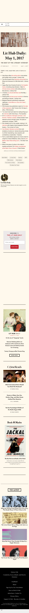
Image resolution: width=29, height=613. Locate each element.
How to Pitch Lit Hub (14, 590)
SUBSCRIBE (14, 246)
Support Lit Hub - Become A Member (14, 599)
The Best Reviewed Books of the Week (15, 458)
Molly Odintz (15, 412)
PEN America (10, 160)
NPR (26, 157)
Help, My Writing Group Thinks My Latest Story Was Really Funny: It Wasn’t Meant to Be (14, 509)
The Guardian (21, 162)
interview (6, 114)
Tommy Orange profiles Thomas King (14, 351)
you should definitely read (14, 93)
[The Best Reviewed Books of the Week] (15, 441)
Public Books (19, 160)
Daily (14, 333)
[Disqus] (14, 207)
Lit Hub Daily (5, 66)
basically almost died (20, 79)
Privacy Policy (14, 596)
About (14, 584)
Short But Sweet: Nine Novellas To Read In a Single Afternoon (14, 542)
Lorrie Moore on (16, 102)
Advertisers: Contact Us (14, 593)
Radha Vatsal (15, 389)
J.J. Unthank (15, 401)
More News (14, 355)
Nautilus (20, 157)
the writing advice (16, 75)
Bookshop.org (11, 604)
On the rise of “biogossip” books (14, 338)
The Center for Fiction (10, 162)
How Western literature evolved (10, 129)
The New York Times (14, 165)
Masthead (14, 581)
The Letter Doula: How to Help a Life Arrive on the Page (14, 526)
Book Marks (4, 157)
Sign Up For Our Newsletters (14, 587)
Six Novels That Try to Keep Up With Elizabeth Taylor (14, 559)
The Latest (14, 490)
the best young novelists (15, 96)
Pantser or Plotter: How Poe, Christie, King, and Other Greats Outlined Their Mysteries (14, 397)
